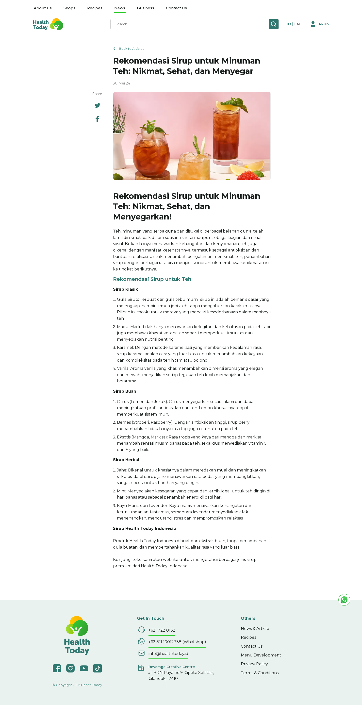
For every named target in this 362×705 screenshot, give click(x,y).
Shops (69, 8)
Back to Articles (131, 48)
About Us (43, 8)
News (119, 8)
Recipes (94, 8)
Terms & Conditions (260, 673)
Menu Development (261, 655)
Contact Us (176, 8)
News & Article (255, 628)
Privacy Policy (254, 664)
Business (145, 8)
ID (289, 24)
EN (297, 24)
